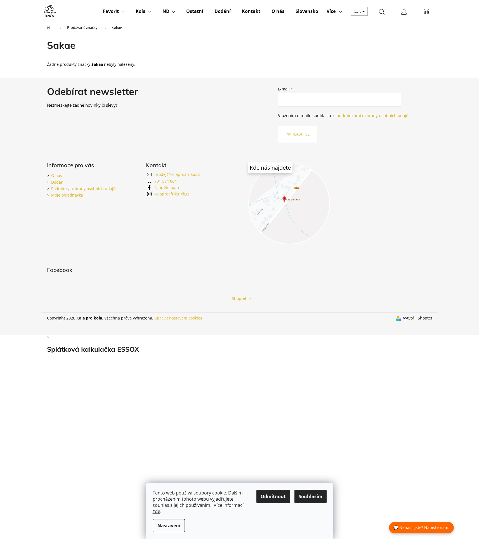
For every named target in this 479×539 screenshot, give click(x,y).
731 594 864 (165, 181)
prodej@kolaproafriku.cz (177, 174)
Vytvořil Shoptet (417, 318)
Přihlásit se (297, 134)
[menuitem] (113, 11)
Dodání (58, 182)
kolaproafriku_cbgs (172, 194)
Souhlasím (310, 496)
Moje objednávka (67, 195)
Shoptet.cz (241, 298)
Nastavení (168, 525)
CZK (358, 11)
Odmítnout (273, 496)
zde (156, 511)
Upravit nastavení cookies (178, 318)
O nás (56, 175)
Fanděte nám (166, 187)
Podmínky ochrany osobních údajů (83, 188)
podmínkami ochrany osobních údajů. (373, 115)
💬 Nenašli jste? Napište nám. (421, 527)
